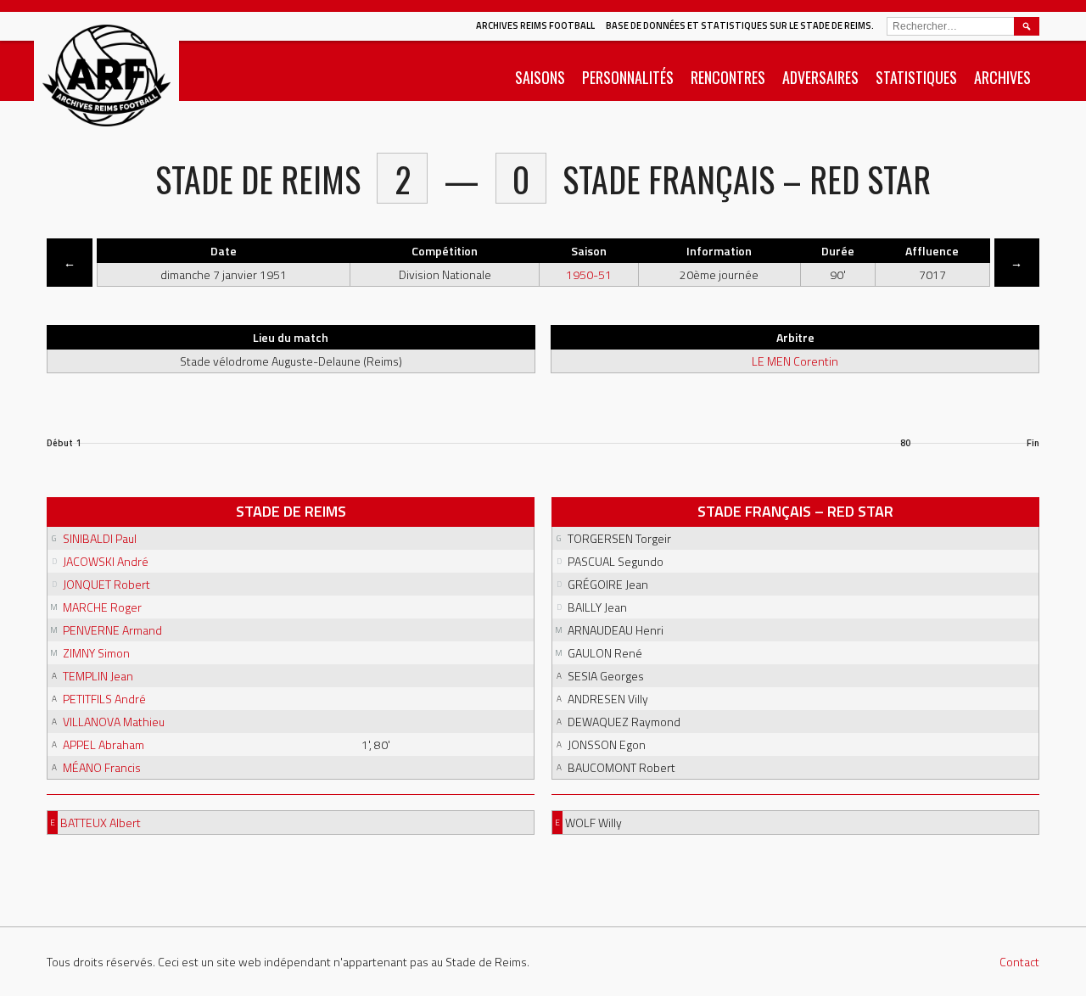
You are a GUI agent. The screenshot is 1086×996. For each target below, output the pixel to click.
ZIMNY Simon (96, 653)
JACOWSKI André (105, 561)
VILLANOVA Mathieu (114, 721)
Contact (1019, 962)
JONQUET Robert (106, 584)
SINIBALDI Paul (100, 538)
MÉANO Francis (102, 767)
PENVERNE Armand (112, 630)
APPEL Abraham (103, 744)
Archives (1002, 77)
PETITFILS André (104, 699)
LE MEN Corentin (795, 361)
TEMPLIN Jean (98, 676)
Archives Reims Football (535, 25)
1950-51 (589, 274)
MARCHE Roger (102, 607)
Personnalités (628, 77)
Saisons (540, 77)
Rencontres (728, 77)
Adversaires (820, 77)
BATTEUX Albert (100, 822)
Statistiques (916, 77)
